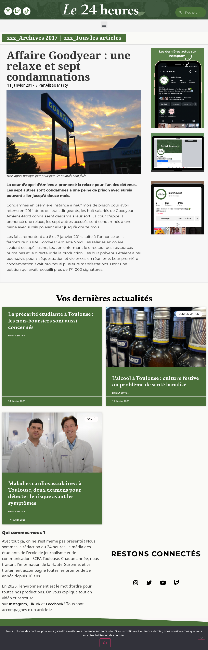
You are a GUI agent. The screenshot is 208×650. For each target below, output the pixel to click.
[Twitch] (17, 11)
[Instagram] (8, 11)
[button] (104, 24)
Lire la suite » (16, 335)
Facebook (54, 604)
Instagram (18, 604)
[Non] (201, 638)
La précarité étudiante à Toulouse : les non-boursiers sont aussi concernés (50, 321)
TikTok (34, 604)
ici (51, 610)
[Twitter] (149, 582)
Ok (105, 643)
